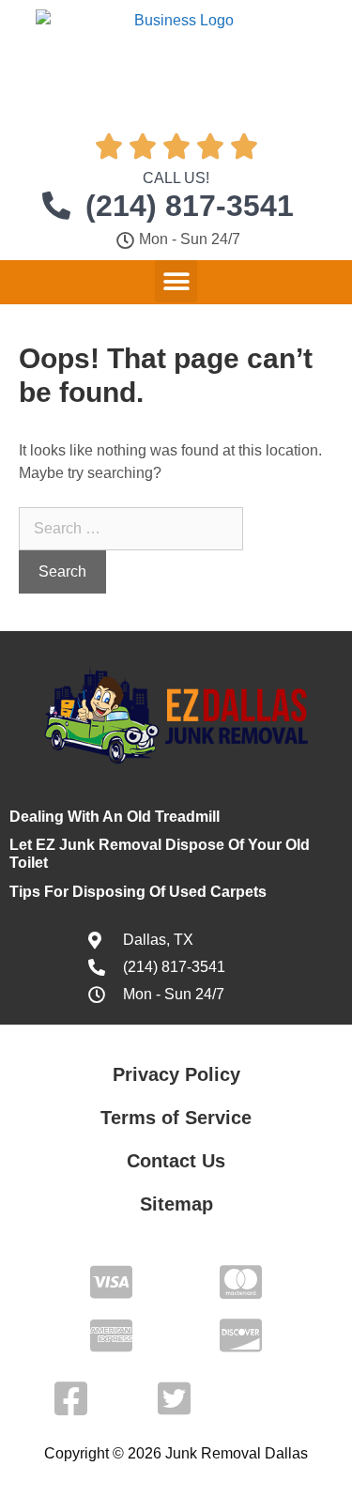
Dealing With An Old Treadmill (114, 817)
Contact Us (176, 1160)
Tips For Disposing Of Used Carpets (138, 892)
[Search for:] (131, 528)
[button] (176, 281)
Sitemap (176, 1204)
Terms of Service (176, 1117)
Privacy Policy (176, 1074)
